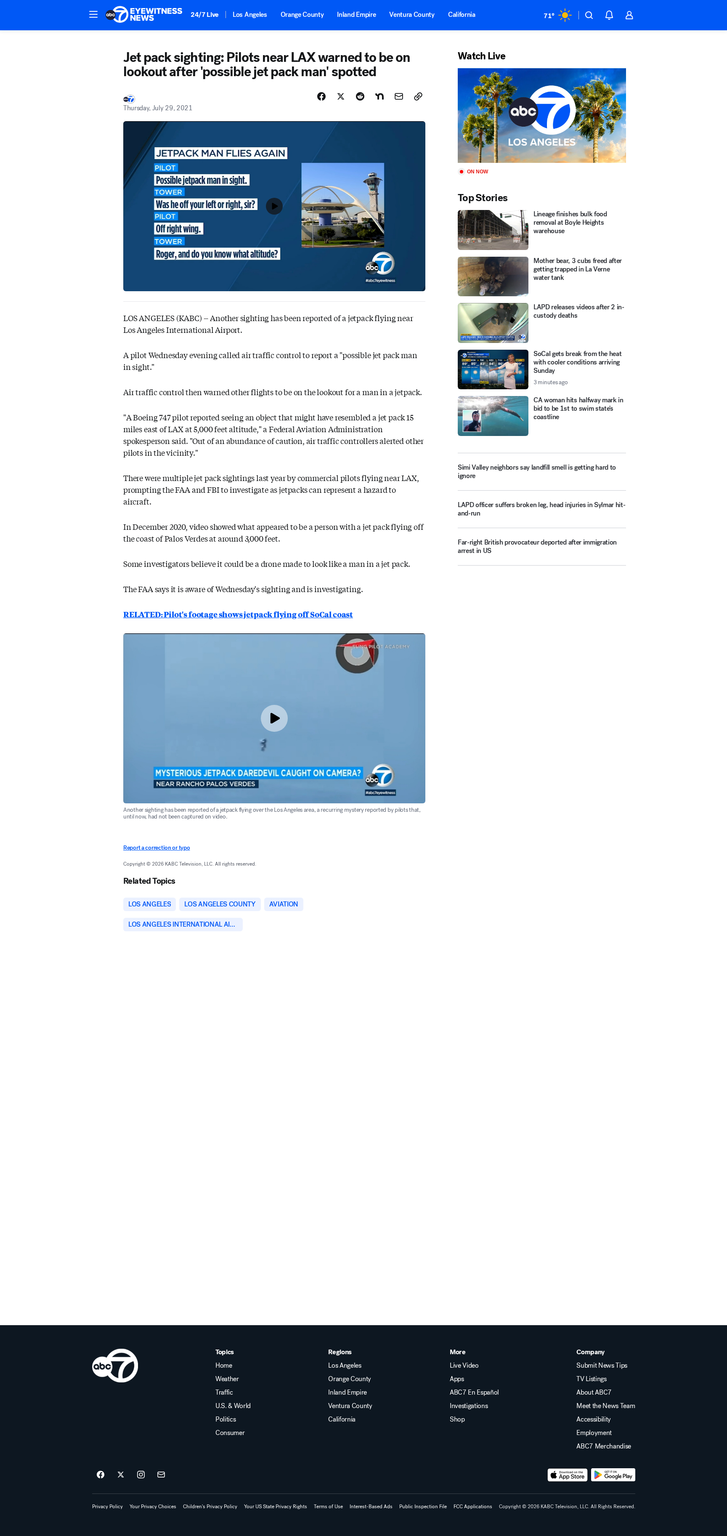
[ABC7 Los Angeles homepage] (144, 15)
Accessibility (593, 1419)
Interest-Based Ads (371, 1506)
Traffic (224, 1392)
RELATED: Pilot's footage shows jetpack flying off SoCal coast (238, 614)
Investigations (469, 1406)
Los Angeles (250, 14)
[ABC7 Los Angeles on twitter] (120, 1475)
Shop (457, 1419)
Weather (227, 1379)
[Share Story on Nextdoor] (379, 96)
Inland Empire (356, 14)
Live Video (464, 1365)
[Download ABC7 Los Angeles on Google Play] (613, 1475)
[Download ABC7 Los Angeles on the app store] (567, 1475)
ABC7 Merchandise (603, 1446)
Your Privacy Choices (153, 1506)
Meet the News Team (605, 1406)
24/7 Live (205, 14)
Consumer (229, 1433)
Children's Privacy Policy (210, 1506)
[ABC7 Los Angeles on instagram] (141, 1475)
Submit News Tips (601, 1365)
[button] (93, 14)
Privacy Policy (107, 1506)
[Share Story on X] (341, 96)
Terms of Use (328, 1506)
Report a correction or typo (156, 848)
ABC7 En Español (474, 1392)
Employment (594, 1433)
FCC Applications (473, 1506)
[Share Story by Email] (399, 96)
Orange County (302, 14)
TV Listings (591, 1379)
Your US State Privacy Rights (275, 1506)
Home (223, 1365)
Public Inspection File (423, 1506)
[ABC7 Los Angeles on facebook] (100, 1475)
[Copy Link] (418, 96)
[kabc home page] (115, 1365)
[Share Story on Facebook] (321, 96)
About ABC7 (594, 1392)
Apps (457, 1379)
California (461, 14)
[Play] (542, 115)
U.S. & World (233, 1406)
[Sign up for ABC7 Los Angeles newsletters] (161, 1475)
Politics (225, 1419)
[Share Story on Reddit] (360, 96)
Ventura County (412, 14)
